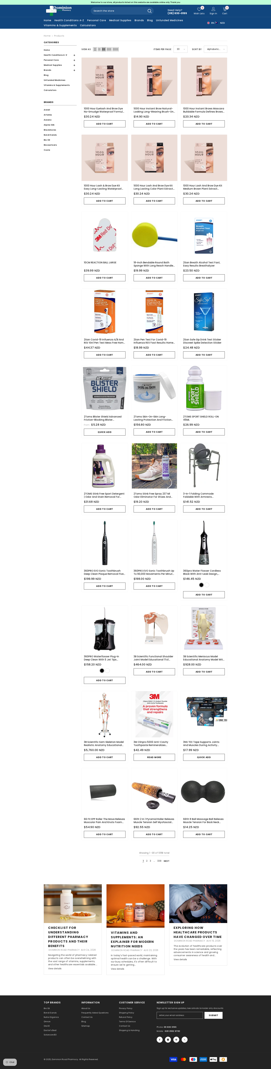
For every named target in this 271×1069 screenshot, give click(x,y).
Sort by (197, 49)
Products (59, 35)
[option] (135, 2)
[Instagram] (168, 1040)
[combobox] (118, 11)
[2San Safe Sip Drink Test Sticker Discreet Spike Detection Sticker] (204, 312)
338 (159, 860)
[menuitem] (59, 50)
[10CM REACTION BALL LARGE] (105, 235)
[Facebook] (160, 1040)
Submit (213, 1015)
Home (47, 35)
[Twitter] (185, 1040)
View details (54, 968)
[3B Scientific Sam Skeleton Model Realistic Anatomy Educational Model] (105, 714)
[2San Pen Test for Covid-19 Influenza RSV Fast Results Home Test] (154, 312)
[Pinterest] (176, 1040)
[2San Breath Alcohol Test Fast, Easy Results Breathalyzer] (204, 235)
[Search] (122, 11)
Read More (154, 757)
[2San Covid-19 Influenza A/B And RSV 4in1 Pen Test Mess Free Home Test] (105, 312)
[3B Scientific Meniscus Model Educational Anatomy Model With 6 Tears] (204, 629)
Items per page (162, 49)
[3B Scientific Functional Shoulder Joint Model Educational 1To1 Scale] (154, 629)
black (201, 585)
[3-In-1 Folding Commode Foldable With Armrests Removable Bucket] (204, 466)
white (207, 585)
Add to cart (104, 123)
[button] (59, 60)
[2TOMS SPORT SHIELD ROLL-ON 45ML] (204, 389)
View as (86, 49)
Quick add (105, 432)
